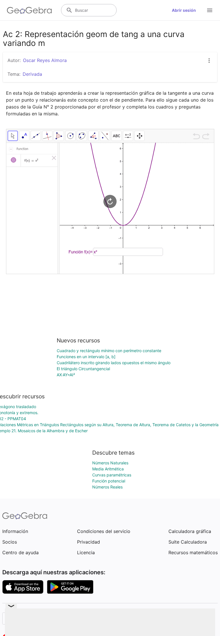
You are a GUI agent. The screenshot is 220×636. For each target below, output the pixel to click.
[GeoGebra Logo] (29, 10)
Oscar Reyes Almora (45, 60)
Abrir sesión (184, 10)
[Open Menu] (209, 10)
